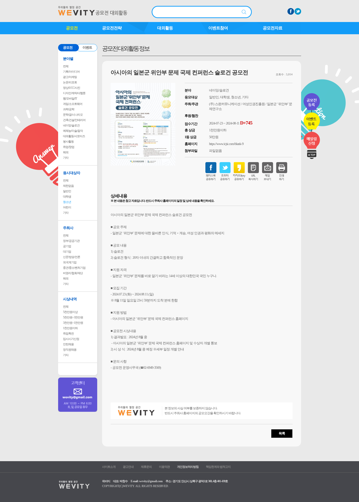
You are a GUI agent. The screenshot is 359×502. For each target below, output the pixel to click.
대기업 (67, 251)
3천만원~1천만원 (73, 322)
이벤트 (87, 47)
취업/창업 (68, 147)
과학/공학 (68, 109)
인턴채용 (68, 344)
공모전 (72, 28)
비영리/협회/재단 (73, 273)
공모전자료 (272, 28)
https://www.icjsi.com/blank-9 (226, 144)
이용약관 (164, 467)
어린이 (67, 207)
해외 (65, 152)
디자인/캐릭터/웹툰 (74, 93)
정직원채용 (69, 349)
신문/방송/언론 (71, 257)
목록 (282, 433)
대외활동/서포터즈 (74, 136)
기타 (65, 157)
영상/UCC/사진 (71, 87)
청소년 (67, 202)
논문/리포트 (70, 82)
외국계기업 (69, 262)
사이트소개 (109, 467)
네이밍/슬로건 (71, 125)
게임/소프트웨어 (72, 104)
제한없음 (68, 186)
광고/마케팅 (70, 77)
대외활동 (165, 28)
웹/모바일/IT (70, 98)
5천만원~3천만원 (73, 317)
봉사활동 (68, 141)
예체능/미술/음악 (73, 131)
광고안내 (128, 467)
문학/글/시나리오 (73, 114)
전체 (65, 66)
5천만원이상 (70, 312)
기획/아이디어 (71, 71)
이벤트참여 (218, 28)
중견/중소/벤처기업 (74, 267)
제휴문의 (146, 467)
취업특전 (68, 333)
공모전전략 (112, 28)
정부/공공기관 (71, 241)
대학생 (67, 196)
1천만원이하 (70, 328)
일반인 (67, 191)
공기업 (67, 246)
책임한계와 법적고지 (218, 467)
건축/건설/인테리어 (74, 120)
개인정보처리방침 (188, 467)
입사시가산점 (71, 339)
